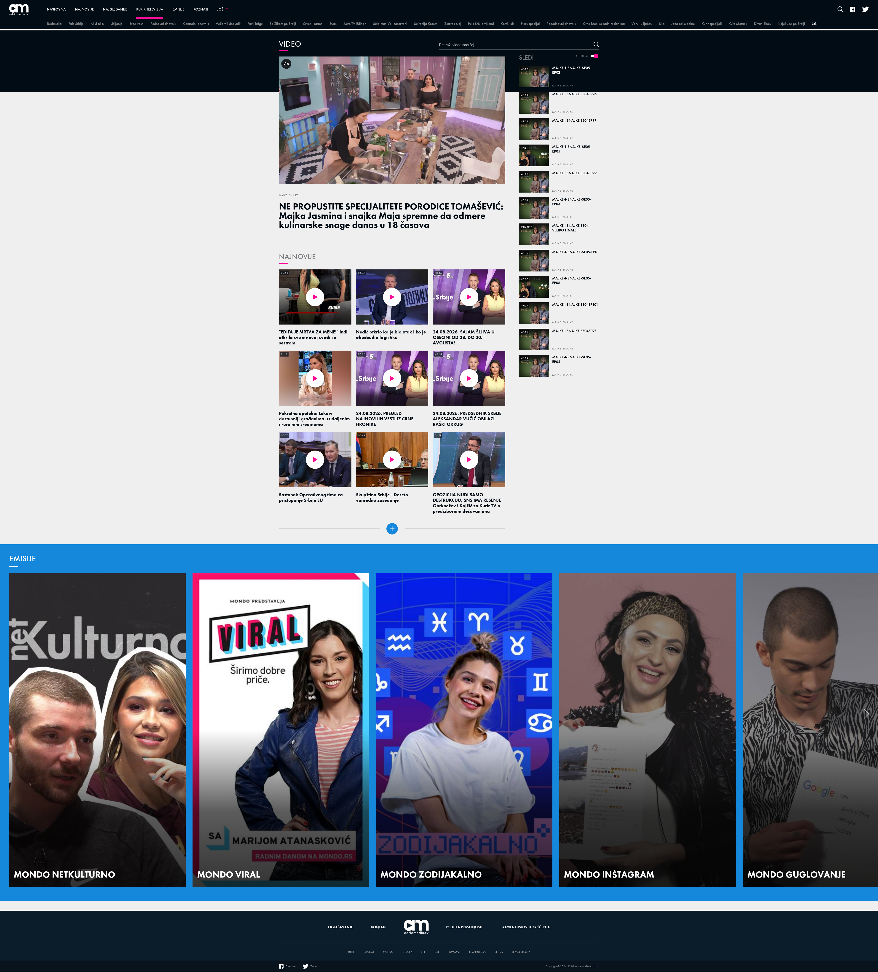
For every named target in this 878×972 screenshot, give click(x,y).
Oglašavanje (340, 927)
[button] (866, 716)
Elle (436, 952)
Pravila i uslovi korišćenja (525, 927)
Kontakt (379, 927)
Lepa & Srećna (521, 952)
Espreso (369, 952)
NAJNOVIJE (297, 256)
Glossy (407, 952)
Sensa (499, 952)
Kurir (351, 952)
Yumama (454, 952)
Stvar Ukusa (477, 952)
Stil (423, 952)
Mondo (388, 952)
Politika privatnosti (464, 927)
